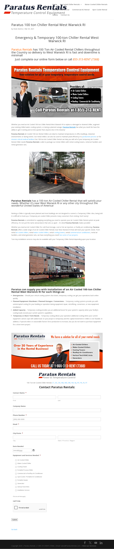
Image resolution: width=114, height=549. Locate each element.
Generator (20, 483)
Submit (14, 520)
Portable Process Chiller (25, 470)
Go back (14, 529)
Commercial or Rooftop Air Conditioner (30, 473)
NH (72, 383)
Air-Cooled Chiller (23, 460)
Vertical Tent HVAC (23, 487)
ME (69, 383)
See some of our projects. (68, 235)
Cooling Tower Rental (60, 10)
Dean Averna (18, 29)
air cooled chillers (22, 232)
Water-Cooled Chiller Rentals (96, 4)
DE (59, 383)
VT (86, 383)
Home (54, 4)
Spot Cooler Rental (99, 10)
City (14, 440)
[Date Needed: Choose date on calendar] (33, 450)
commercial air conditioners (80, 232)
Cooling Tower (22, 467)
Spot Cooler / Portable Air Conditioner (29, 477)
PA (81, 383)
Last (59, 400)
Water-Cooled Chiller (24, 463)
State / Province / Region (66, 440)
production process (90, 137)
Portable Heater (22, 480)
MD (66, 383)
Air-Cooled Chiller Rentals (70, 4)
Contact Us (65, 15)
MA (62, 383)
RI (83, 383)
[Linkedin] (101, 543)
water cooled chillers (41, 232)
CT (53, 383)
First (14, 400)
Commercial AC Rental (81, 10)
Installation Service (23, 490)
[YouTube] (96, 543)
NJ (75, 383)
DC (56, 383)
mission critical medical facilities (22, 139)
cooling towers (59, 232)
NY (78, 383)
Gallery (55, 15)
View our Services (89, 546)
